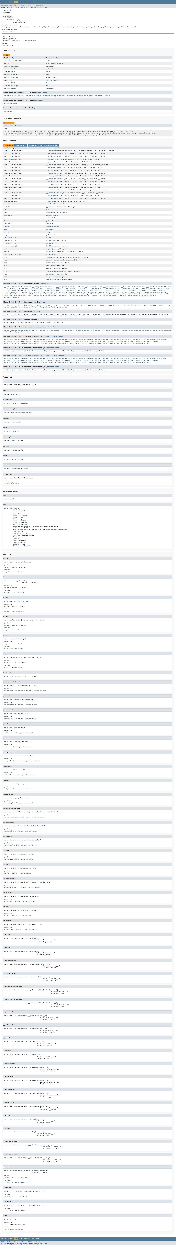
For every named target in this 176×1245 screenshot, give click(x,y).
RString (52, 131)
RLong (10, 131)
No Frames (29, 5)
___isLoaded (55, 305)
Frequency (14, 77)
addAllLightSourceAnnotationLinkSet (50, 292)
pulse (48, 71)
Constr (18, 7)
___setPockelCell (52, 181)
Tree (20, 2)
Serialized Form (7, 45)
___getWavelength (52, 173)
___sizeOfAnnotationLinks (156, 290)
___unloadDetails (127, 305)
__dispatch (50, 201)
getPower (72, 294)
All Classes (39, 5)
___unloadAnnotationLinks (28, 292)
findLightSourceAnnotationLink (155, 292)
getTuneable (50, 229)
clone (48, 209)
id (11, 103)
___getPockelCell (52, 156)
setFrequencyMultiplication (55, 257)
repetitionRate (51, 77)
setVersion (122, 295)
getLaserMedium (51, 215)
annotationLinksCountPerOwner (14, 95)
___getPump (50, 162)
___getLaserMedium (52, 153)
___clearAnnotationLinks (93, 287)
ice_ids (48, 243)
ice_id (48, 237)
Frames (22, 5)
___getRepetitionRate (53, 164)
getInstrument (32, 294)
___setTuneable (51, 193)
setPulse (49, 265)
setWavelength (51, 279)
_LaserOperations (79, 27)
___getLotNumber (22, 288)
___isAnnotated (27, 305)
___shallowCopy (91, 305)
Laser (6, 128)
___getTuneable (51, 167)
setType (48, 277)
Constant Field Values (11, 483)
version (107, 95)
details (6, 103)
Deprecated (26, 2)
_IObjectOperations (48, 27)
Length (13, 88)
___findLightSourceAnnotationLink (132, 287)
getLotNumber (43, 294)
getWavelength (51, 235)
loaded (15, 103)
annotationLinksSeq (49, 95)
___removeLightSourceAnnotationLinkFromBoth (45, 290)
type (47, 85)
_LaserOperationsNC (92, 27)
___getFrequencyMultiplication (56, 150)
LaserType (14, 85)
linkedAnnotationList (116, 294)
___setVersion (141, 290)
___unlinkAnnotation (11, 292)
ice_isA (48, 249)
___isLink (46, 305)
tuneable (49, 83)
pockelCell (50, 69)
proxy (21, 307)
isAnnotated (153, 305)
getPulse (49, 221)
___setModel (107, 290)
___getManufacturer (35, 288)
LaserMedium (15, 66)
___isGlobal (38, 305)
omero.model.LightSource (18, 21)
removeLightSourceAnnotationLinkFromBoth (42, 295)
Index (33, 2)
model (86, 95)
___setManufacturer (94, 290)
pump (47, 74)
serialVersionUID (52, 80)
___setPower (116, 290)
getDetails (138, 305)
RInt (12, 63)
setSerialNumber (111, 295)
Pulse (13, 71)
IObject (40, 100)
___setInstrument (68, 290)
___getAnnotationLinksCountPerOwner (158, 287)
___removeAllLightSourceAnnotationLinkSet (154, 288)
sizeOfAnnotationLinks (135, 295)
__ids (48, 60)
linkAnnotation (102, 294)
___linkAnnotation (95, 288)
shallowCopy (33, 307)
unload (41, 307)
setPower (102, 295)
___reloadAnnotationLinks (130, 288)
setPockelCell (51, 263)
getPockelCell (51, 218)
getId (145, 305)
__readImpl (50, 204)
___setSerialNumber (128, 290)
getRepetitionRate (52, 226)
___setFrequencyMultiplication (56, 176)
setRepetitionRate (52, 271)
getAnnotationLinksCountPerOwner (15, 294)
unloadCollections (51, 307)
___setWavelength (52, 198)
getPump (48, 223)
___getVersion (82, 288)
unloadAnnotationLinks (11, 297)
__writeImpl (50, 207)
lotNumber (69, 95)
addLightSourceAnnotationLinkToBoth (98, 292)
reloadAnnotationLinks (133, 294)
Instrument (120, 131)
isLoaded (6, 307)
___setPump (50, 187)
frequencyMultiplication (54, 63)
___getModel (48, 288)
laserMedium (50, 66)
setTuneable (50, 274)
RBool (13, 69)
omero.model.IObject (14, 19)
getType (48, 232)
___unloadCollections (113, 305)
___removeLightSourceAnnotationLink (16, 290)
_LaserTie (5, 31)
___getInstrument (9, 288)
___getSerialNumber (69, 288)
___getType (50, 170)
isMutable (14, 307)
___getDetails (8, 305)
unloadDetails (63, 307)
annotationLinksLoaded (33, 95)
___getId (17, 305)
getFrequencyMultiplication (55, 212)
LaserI (12, 31)
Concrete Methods (50, 145)
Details (18, 131)
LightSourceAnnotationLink (24, 133)
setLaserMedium (51, 260)
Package (10, 2)
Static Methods (20, 145)
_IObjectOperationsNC (64, 27)
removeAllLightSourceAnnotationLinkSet (155, 294)
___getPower (57, 288)
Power (79, 131)
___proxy (74, 305)
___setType (50, 195)
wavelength (50, 88)
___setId (81, 305)
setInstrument (62, 295)
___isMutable (65, 305)
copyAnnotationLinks (136, 292)
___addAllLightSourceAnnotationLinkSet (17, 287)
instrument (60, 95)
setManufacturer (84, 295)
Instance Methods (35, 145)
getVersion (92, 294)
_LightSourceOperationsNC (127, 27)
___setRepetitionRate (53, 190)
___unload (100, 305)
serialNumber (99, 95)
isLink (168, 305)
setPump (48, 268)
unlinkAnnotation (150, 295)
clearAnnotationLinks (120, 292)
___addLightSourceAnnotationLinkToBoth (70, 287)
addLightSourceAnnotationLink (74, 292)
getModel (64, 294)
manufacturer (78, 95)
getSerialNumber (81, 294)
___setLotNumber (80, 290)
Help (37, 2)
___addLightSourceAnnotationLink (43, 287)
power (91, 95)
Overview (3, 2)
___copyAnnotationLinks (111, 287)
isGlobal (161, 305)
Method (24, 7)
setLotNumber (73, 295)
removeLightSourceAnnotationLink (15, 295)
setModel (94, 295)
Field (13, 7)
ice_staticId (50, 254)
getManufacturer (54, 294)
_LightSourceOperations (109, 27)
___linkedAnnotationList (111, 288)
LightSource (12, 38)
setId (26, 307)
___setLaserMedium (52, 178)
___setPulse (50, 184)
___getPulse (50, 159)
